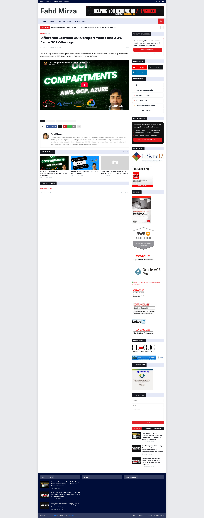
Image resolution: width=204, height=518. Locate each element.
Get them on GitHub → (147, 140)
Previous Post (46, 193)
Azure (48, 33)
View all (125, 152)
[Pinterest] (65, 126)
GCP (53, 121)
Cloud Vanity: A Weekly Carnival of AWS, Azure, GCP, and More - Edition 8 (114, 172)
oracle (63, 121)
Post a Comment (46, 188)
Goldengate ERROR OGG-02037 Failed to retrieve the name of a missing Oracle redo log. (83, 27)
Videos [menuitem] (52, 21)
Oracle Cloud (71, 121)
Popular (137, 429)
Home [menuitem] (44, 21)
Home (42, 2)
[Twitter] (60, 126)
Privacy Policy (159, 515)
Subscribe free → (148, 50)
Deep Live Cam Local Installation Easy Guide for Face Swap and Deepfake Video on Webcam (152, 436)
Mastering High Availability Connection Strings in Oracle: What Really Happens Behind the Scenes (152, 449)
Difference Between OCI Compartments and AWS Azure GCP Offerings (53, 173)
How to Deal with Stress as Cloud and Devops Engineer (84, 172)
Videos (66, 2)
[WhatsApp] (69, 126)
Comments (158, 429)
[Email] (74, 126)
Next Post (124, 193)
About (48, 2)
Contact (149, 515)
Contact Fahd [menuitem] (65, 21)
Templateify (52, 515)
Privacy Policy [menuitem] (80, 21)
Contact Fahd (57, 2)
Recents (148, 429)
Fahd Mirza (56, 134)
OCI (58, 121)
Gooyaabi (72, 515)
